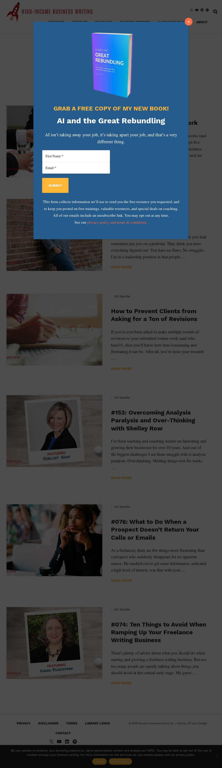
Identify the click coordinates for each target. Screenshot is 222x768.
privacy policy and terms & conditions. (117, 222)
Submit (55, 185)
